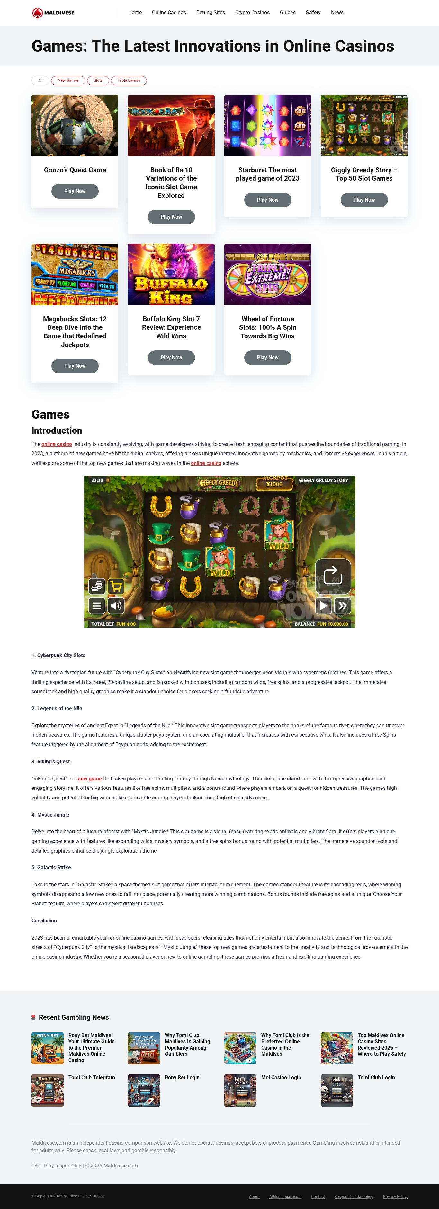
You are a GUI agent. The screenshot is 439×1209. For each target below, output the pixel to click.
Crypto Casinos (252, 12)
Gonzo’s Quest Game (75, 170)
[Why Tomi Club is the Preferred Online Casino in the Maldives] (240, 1063)
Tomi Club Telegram (91, 1077)
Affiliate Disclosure (285, 1197)
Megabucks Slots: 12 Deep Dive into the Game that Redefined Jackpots (75, 332)
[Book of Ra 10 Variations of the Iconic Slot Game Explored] (171, 154)
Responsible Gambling (354, 1197)
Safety (313, 12)
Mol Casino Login (281, 1077)
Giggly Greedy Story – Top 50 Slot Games (364, 174)
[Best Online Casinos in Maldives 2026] (53, 10)
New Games (68, 80)
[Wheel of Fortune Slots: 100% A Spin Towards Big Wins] (267, 303)
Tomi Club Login (376, 1077)
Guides (288, 12)
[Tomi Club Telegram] (47, 1105)
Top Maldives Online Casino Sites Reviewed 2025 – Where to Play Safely (382, 1044)
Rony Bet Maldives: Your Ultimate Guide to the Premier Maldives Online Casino (91, 1047)
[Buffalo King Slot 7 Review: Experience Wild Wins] (171, 303)
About (254, 1197)
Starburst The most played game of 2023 (268, 174)
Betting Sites (210, 12)
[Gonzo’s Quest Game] (74, 154)
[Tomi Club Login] (337, 1105)
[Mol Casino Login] (240, 1105)
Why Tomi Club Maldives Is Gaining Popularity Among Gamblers (187, 1044)
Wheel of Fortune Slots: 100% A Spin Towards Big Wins (268, 327)
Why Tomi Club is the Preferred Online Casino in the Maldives (285, 1044)
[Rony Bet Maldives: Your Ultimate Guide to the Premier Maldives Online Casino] (47, 1063)
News (337, 12)
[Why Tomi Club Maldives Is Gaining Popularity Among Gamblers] (144, 1063)
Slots (98, 80)
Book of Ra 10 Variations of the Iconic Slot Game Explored (171, 183)
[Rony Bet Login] (144, 1105)
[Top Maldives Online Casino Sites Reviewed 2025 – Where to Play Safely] (337, 1063)
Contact (318, 1197)
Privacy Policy (395, 1197)
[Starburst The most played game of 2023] (267, 154)
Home (135, 12)
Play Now (75, 191)
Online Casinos (169, 12)
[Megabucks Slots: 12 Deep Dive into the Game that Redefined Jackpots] (74, 303)
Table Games (129, 80)
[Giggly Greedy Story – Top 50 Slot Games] (364, 154)
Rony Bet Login (182, 1077)
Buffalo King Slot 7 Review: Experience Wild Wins (171, 327)
